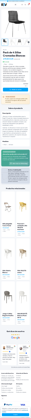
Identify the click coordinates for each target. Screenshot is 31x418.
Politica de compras (21, 392)
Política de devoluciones (22, 380)
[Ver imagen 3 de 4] (19, 42)
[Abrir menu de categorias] (15, 4)
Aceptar (15, 414)
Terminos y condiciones (7, 392)
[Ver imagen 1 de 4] (4, 42)
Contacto (18, 375)
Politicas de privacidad (7, 388)
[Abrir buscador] (25, 4)
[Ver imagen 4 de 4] (26, 42)
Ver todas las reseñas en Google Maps (20, 367)
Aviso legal (4, 386)
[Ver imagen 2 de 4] (12, 42)
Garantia (18, 378)
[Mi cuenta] (22, 4)
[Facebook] (2, 398)
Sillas (5, 49)
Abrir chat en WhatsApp (20, 163)
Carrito (18, 386)
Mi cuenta (18, 388)
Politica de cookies (6, 390)
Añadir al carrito (16, 89)
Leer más (5, 362)
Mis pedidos (19, 390)
